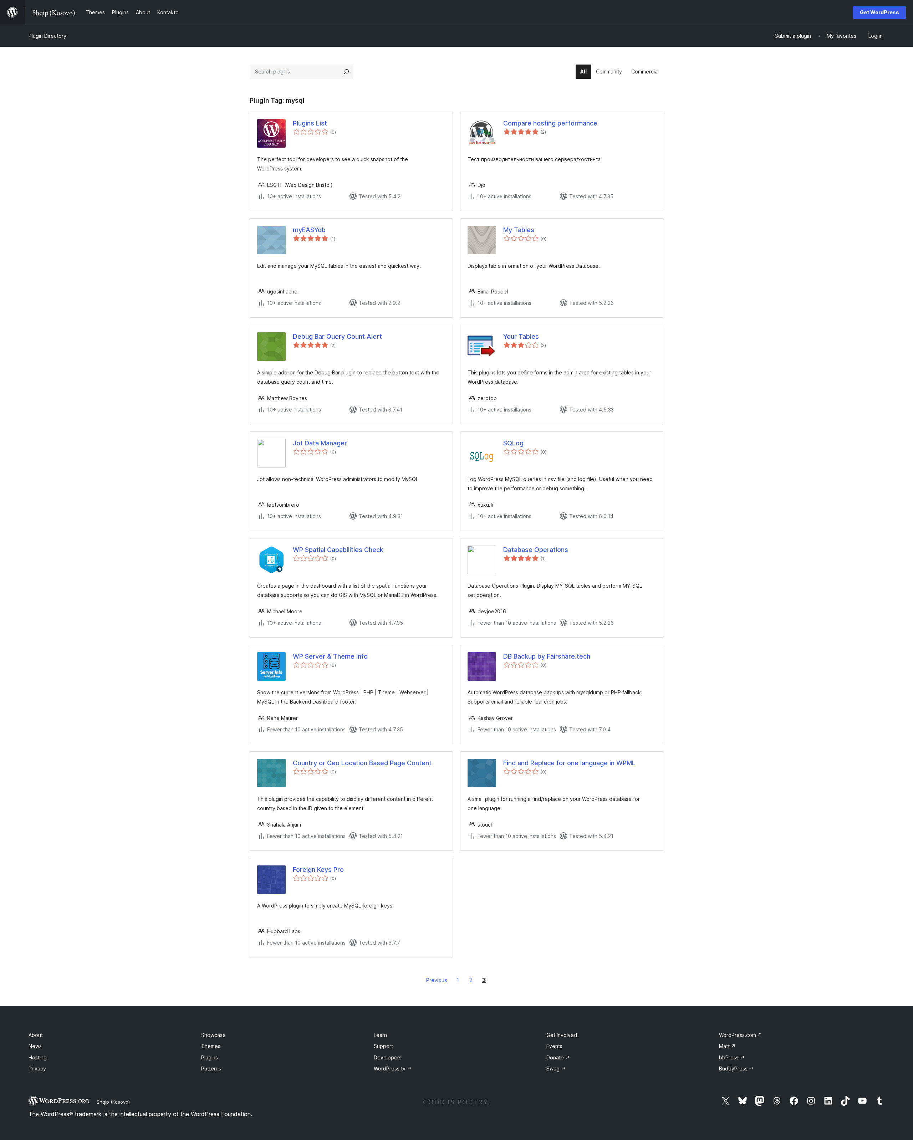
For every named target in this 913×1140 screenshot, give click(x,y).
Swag (556, 1068)
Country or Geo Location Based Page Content (362, 763)
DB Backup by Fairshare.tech (546, 656)
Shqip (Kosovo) (113, 1102)
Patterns (211, 1068)
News (35, 1046)
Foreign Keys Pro (318, 869)
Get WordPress (879, 12)
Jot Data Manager (320, 443)
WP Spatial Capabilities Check (338, 549)
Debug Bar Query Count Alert (337, 336)
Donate (558, 1057)
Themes (210, 1046)
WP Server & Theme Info (330, 656)
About (36, 1035)
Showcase (213, 1035)
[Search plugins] (346, 72)
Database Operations (535, 549)
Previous (436, 980)
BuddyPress (736, 1068)
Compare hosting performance (550, 123)
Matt (727, 1046)
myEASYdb (309, 230)
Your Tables (521, 336)
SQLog (513, 443)
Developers (388, 1057)
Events (554, 1046)
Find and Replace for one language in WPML (569, 763)
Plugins (209, 1057)
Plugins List (310, 123)
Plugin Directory (47, 36)
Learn (380, 1035)
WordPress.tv (393, 1068)
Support (383, 1046)
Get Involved (561, 1035)
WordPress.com (740, 1035)
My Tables (518, 230)
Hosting (38, 1057)
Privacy (37, 1068)
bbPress (732, 1057)
